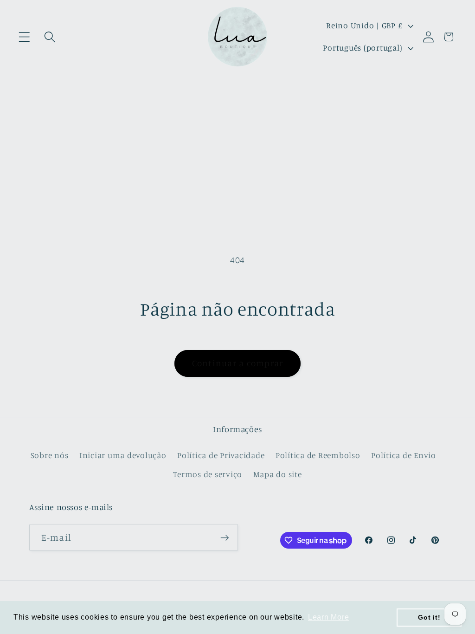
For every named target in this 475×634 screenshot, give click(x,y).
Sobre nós (50, 455)
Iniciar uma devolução (123, 455)
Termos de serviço (207, 474)
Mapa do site (277, 474)
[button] (24, 37)
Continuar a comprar (237, 363)
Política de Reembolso (318, 455)
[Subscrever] (225, 537)
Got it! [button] (429, 617)
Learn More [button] (328, 617)
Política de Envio (403, 455)
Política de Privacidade (220, 455)
